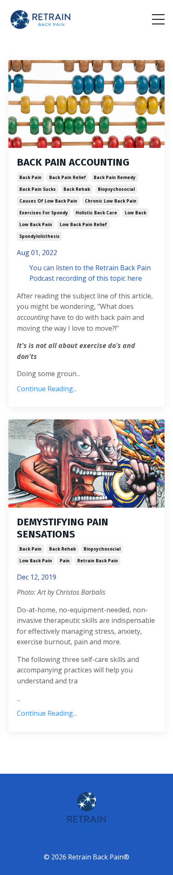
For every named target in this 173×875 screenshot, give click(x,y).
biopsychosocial (116, 189)
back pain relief (67, 177)
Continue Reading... (47, 388)
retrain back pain (97, 561)
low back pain (35, 224)
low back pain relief (83, 224)
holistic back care (96, 213)
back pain (30, 177)
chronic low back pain (110, 201)
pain (65, 561)
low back (135, 213)
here (134, 278)
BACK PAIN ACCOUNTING (73, 162)
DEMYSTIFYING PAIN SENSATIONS (62, 528)
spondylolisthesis (39, 236)
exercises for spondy (43, 213)
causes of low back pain (48, 201)
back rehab (76, 189)
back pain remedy (115, 177)
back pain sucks (37, 189)
